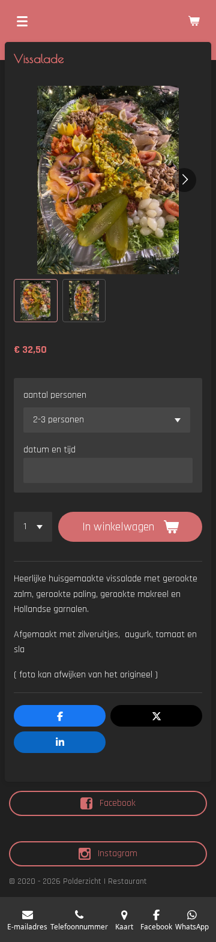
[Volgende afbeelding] (184, 180)
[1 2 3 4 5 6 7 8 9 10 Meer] (33, 527)
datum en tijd (49, 449)
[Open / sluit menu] (22, 21)
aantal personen (54, 395)
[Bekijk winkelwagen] (194, 21)
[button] (36, 301)
